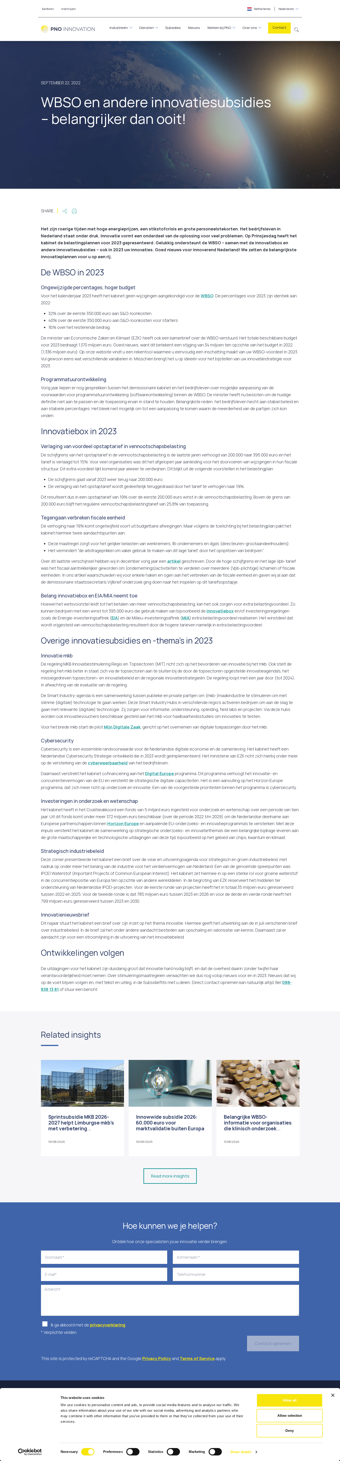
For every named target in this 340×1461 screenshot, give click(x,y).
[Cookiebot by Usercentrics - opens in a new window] (30, 1451)
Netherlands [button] (273, 9)
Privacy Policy (156, 1358)
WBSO (207, 295)
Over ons (249, 27)
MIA (185, 618)
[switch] (132, 1451)
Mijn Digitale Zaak (122, 727)
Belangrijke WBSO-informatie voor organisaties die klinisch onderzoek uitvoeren (258, 1126)
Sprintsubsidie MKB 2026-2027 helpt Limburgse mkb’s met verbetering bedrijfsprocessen (81, 1126)
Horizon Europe (123, 823)
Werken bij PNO (219, 27)
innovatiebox (220, 611)
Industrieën (119, 27)
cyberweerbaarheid (108, 763)
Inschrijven (68, 9)
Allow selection (289, 1415)
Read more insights (170, 1176)
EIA (114, 618)
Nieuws (194, 27)
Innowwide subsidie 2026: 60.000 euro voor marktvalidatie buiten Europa (170, 1123)
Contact (279, 27)
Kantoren (48, 9)
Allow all (290, 1400)
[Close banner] (332, 1395)
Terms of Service (197, 1358)
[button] (296, 29)
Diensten (146, 27)
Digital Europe (159, 773)
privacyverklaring (108, 1325)
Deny (289, 1431)
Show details (240, 1452)
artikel (174, 561)
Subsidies (173, 27)
